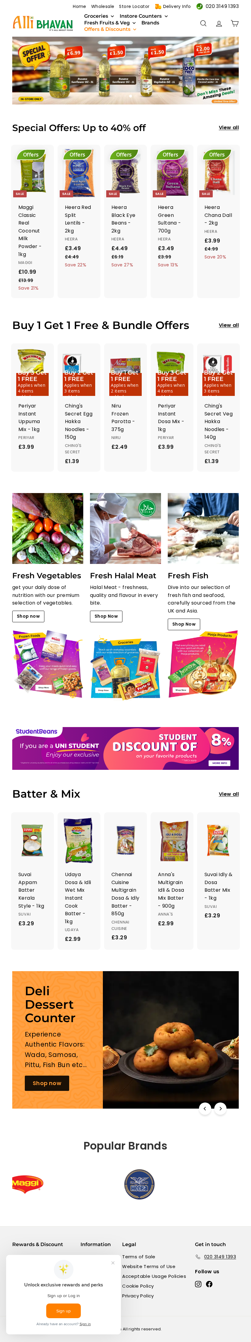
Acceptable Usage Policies (154, 1276)
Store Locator (134, 6)
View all (229, 127)
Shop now (28, 616)
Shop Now (106, 616)
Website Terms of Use (148, 1266)
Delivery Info (177, 6)
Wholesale (102, 6)
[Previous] (205, 1108)
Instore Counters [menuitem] (141, 16)
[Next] (220, 1108)
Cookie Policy (138, 1286)
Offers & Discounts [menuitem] (107, 29)
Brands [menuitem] (150, 23)
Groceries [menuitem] (96, 16)
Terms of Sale (138, 1256)
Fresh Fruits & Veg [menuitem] (107, 23)
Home (79, 6)
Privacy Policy (138, 1296)
